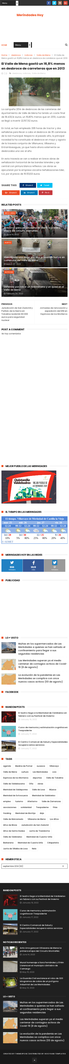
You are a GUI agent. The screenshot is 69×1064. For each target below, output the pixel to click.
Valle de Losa (38, 789)
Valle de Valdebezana (14, 783)
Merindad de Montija (25, 813)
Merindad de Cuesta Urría (30, 842)
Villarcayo (54, 766)
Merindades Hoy (30, 15)
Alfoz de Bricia (10, 825)
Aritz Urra (10, 213)
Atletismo (32, 801)
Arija (42, 813)
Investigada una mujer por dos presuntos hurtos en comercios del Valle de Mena (34, 259)
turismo (19, 801)
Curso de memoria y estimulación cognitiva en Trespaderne (38, 912)
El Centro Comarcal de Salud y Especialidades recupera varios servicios (43, 743)
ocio (54, 772)
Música (52, 789)
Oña (31, 783)
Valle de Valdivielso (12, 836)
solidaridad (26, 807)
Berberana (8, 842)
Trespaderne (42, 807)
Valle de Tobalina (54, 777)
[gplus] (66, 3)
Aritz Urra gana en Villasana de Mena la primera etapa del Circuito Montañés (32, 229)
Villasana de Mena (37, 819)
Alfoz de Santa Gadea (14, 831)
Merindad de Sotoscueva (15, 795)
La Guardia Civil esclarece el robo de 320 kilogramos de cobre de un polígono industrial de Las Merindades (41, 981)
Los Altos (54, 819)
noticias (29, 55)
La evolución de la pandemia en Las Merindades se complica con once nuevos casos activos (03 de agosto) (40, 678)
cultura (24, 772)
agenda (7, 766)
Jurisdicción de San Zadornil (35, 825)
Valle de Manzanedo (13, 819)
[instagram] (60, 3)
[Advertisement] (34, 423)
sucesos (41, 766)
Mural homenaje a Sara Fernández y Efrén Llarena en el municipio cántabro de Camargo (42, 965)
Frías (55, 807)
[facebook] (49, 3)
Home (4, 45)
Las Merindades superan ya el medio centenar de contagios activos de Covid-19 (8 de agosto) (42, 664)
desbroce (16, 55)
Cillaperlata (53, 842)
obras (40, 783)
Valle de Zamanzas (51, 801)
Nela (34, 848)
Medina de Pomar (23, 766)
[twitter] (54, 3)
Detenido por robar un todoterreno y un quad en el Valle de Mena (34, 288)
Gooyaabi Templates (55, 1053)
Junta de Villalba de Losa (15, 848)
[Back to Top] (34, 1060)
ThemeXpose (21, 1053)
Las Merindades (40, 772)
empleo (7, 801)
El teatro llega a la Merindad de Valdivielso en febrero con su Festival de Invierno (42, 714)
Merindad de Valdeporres (15, 789)
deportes (37, 777)
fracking (7, 813)
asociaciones (9, 807)
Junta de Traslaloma (39, 831)
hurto (8, 242)
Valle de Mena (43, 55)
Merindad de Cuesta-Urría (39, 836)
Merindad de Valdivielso (43, 795)
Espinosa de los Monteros (15, 777)
